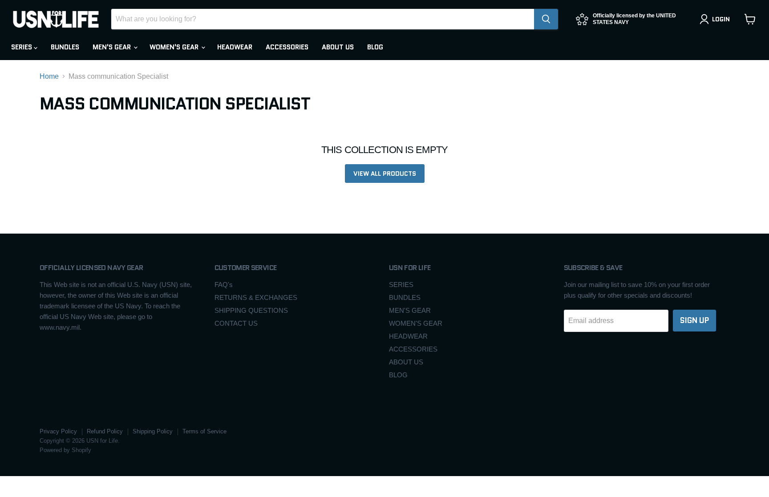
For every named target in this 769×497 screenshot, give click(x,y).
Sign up (694, 320)
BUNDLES (65, 47)
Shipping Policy (153, 431)
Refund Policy (105, 431)
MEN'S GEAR (113, 47)
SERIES (22, 47)
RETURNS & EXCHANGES (256, 297)
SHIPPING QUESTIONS (251, 310)
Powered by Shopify (65, 450)
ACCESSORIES (287, 47)
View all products (384, 173)
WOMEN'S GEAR (175, 47)
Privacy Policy (58, 431)
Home (49, 76)
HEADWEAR (234, 47)
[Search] (546, 19)
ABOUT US (338, 47)
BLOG (375, 47)
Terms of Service (204, 431)
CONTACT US (236, 323)
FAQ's (224, 284)
